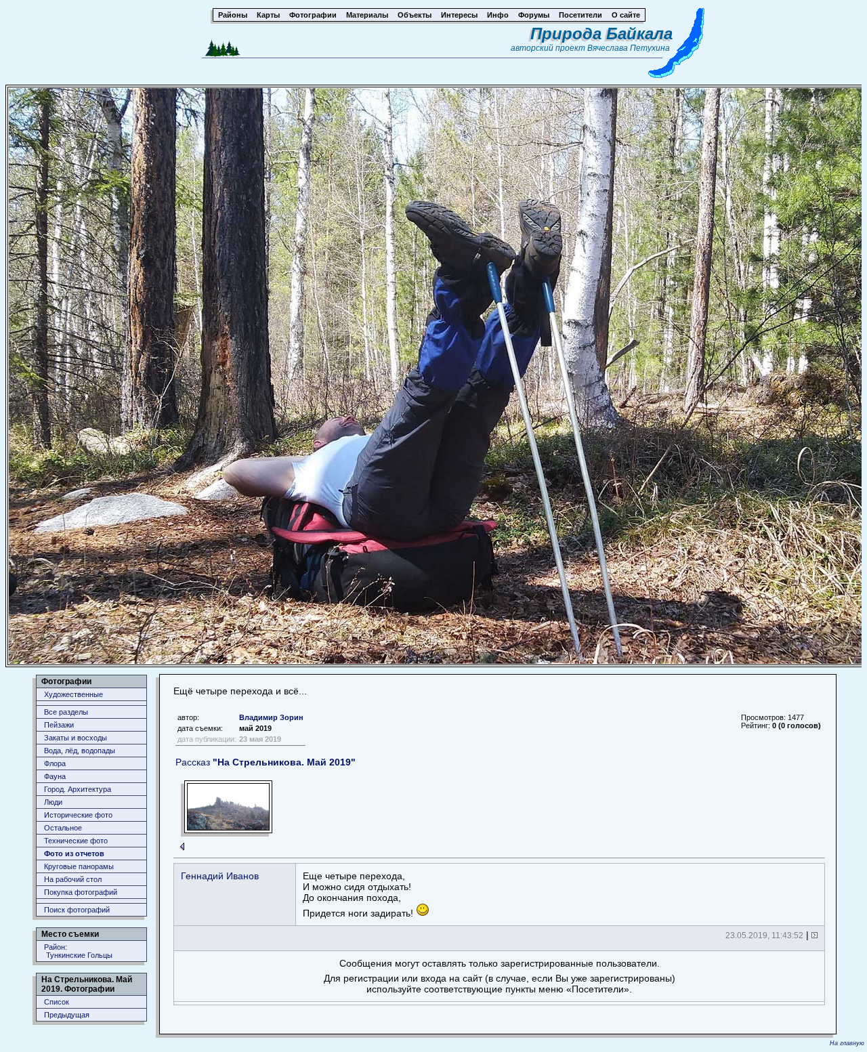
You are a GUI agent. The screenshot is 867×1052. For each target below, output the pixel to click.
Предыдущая (66, 1015)
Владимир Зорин (271, 717)
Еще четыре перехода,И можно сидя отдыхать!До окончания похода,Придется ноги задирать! (359, 894)
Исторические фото (78, 815)
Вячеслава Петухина (628, 48)
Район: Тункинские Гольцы (78, 951)
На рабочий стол (73, 879)
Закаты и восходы (75, 738)
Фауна (55, 776)
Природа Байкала (601, 33)
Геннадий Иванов (220, 875)
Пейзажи (59, 725)
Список (56, 1002)
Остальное (63, 828)
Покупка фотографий (80, 892)
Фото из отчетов (74, 853)
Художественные (73, 694)
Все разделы (66, 712)
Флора (55, 763)
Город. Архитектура (77, 789)
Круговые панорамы (79, 866)
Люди (53, 802)
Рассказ (265, 762)
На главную (847, 1043)
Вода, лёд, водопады (79, 750)
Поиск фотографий (77, 910)
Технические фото (76, 841)
